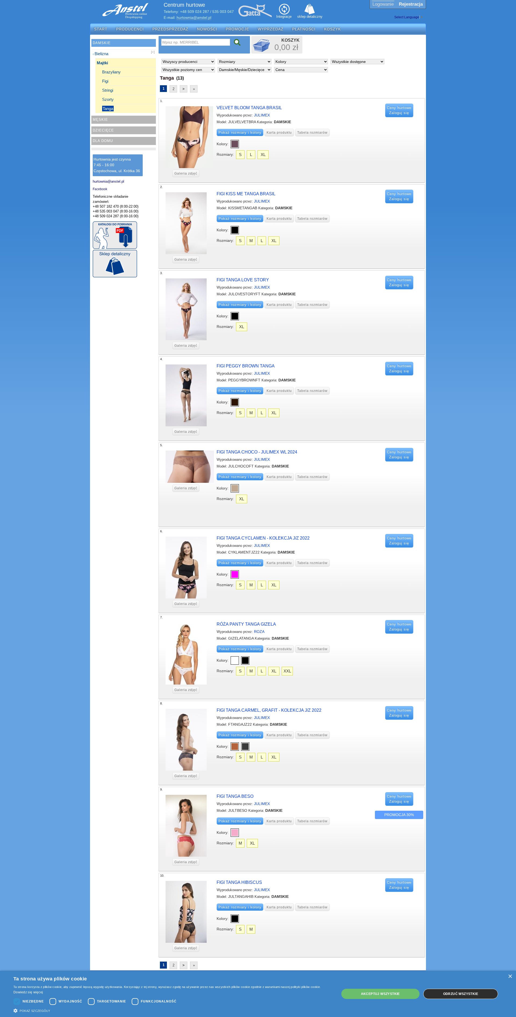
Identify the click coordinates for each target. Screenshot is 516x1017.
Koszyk (332, 29)
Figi (105, 81)
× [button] (510, 977)
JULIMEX (262, 115)
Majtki (102, 63)
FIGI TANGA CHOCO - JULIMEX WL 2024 (257, 452)
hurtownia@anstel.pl (194, 17)
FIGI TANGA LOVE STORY (243, 280)
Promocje (237, 29)
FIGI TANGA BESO (235, 796)
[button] (171, 1010)
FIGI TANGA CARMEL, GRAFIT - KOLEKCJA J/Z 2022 (269, 710)
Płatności (304, 29)
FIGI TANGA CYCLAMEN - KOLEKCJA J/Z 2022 (263, 538)
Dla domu (103, 141)
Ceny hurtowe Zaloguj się (399, 110)
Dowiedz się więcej (28, 992)
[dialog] (258, 994)
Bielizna (101, 53)
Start (101, 29)
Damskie (102, 43)
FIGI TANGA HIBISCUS (239, 882)
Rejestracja (411, 4)
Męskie (100, 120)
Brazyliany (111, 72)
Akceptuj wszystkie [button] (380, 994)
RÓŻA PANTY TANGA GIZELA (246, 624)
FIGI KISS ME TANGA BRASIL (246, 194)
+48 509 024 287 (194, 11)
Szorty (108, 99)
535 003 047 (223, 11)
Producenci (130, 29)
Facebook (100, 189)
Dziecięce (103, 130)
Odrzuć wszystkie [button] (460, 994)
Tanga (108, 108)
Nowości (207, 29)
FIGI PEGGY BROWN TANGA (246, 366)
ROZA (259, 631)
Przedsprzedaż (170, 29)
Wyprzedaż (271, 29)
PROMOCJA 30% (399, 815)
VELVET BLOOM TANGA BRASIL (249, 107)
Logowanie (383, 4)
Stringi (107, 90)
